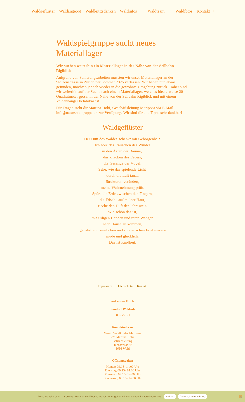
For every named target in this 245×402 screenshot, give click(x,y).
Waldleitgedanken (100, 11)
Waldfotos (183, 11)
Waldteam (156, 11)
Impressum (105, 286)
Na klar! (170, 396)
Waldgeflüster (43, 11)
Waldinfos (128, 11)
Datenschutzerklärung (192, 396)
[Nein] (240, 396)
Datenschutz (125, 286)
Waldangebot (70, 11)
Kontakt (203, 11)
